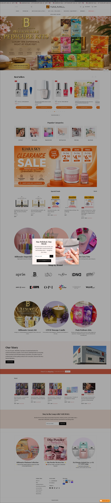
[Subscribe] (51, 256)
